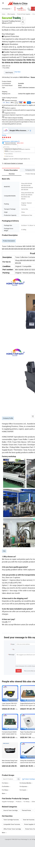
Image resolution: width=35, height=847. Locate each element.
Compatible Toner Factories (12, 824)
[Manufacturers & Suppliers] (17, 3)
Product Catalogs (29, 779)
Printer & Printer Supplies (23, 14)
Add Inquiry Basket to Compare (13, 163)
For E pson (23, 790)
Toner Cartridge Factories (11, 820)
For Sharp (5, 790)
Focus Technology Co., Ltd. (25, 839)
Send (18, 671)
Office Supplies (11, 14)
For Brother (5, 786)
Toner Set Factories (28, 820)
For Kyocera (23, 786)
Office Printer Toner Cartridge (12, 829)
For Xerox (5, 783)
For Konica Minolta (25, 783)
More (3, 832)
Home (3, 14)
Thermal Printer (26, 810)
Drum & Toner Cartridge (11, 810)
